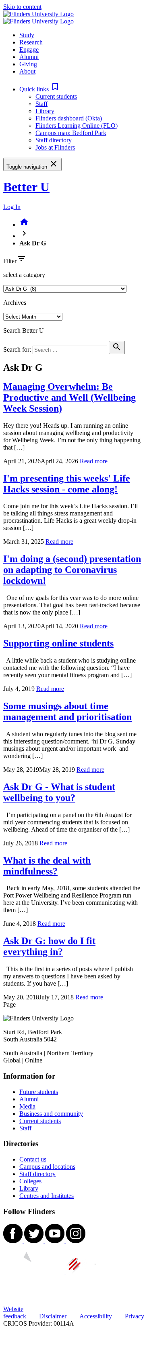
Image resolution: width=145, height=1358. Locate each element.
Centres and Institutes (46, 1195)
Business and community (51, 1113)
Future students (38, 1091)
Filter (10, 261)
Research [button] (31, 42)
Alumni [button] (29, 56)
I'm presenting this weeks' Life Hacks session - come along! (66, 483)
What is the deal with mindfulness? (47, 865)
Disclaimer (52, 1316)
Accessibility (95, 1316)
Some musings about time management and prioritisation (67, 711)
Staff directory (53, 140)
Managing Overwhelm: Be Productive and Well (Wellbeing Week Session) (69, 397)
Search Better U (23, 330)
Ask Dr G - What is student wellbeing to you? (59, 792)
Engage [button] (29, 49)
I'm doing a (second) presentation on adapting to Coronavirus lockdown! (72, 569)
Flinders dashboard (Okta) (68, 118)
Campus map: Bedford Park (70, 132)
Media (27, 1106)
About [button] (27, 71)
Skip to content (22, 6)
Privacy (134, 1316)
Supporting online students (58, 643)
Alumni (29, 1099)
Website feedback (14, 1312)
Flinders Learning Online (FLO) (76, 125)
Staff (41, 103)
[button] (39, 89)
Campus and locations (47, 1166)
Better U (26, 187)
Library (44, 111)
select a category (24, 274)
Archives (14, 302)
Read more (94, 461)
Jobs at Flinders (55, 147)
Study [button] (26, 35)
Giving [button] (28, 64)
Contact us (32, 1159)
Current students (56, 96)
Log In (12, 206)
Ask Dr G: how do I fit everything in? (49, 946)
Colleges (30, 1181)
